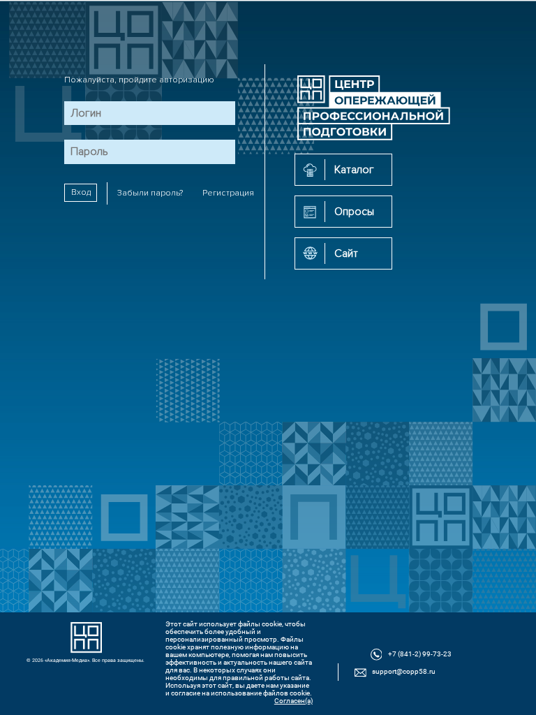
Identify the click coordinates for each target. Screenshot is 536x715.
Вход (81, 193)
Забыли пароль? (150, 193)
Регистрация (228, 193)
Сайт (346, 253)
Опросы (354, 212)
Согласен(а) (293, 701)
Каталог (354, 170)
